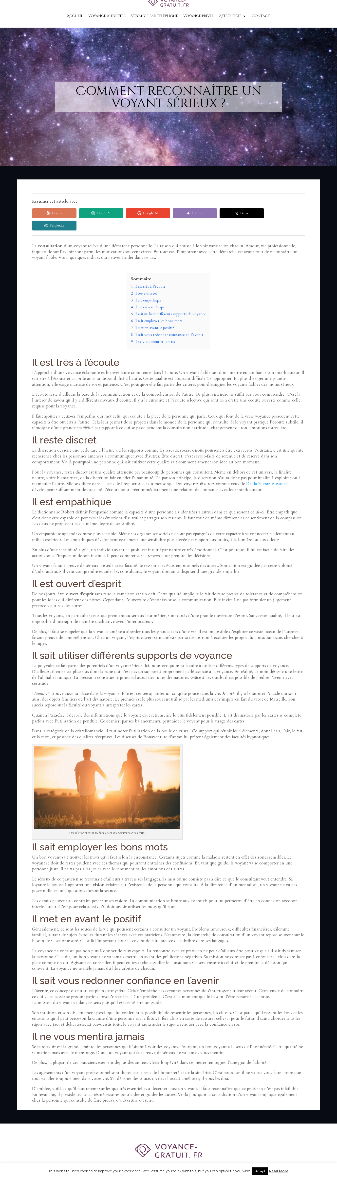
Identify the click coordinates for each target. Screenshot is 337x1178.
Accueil (75, 16)
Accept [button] (260, 1171)
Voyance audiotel (107, 16)
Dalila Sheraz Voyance (267, 484)
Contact (261, 16)
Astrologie (230, 16)
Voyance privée (198, 16)
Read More (278, 1170)
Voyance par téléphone (154, 16)
